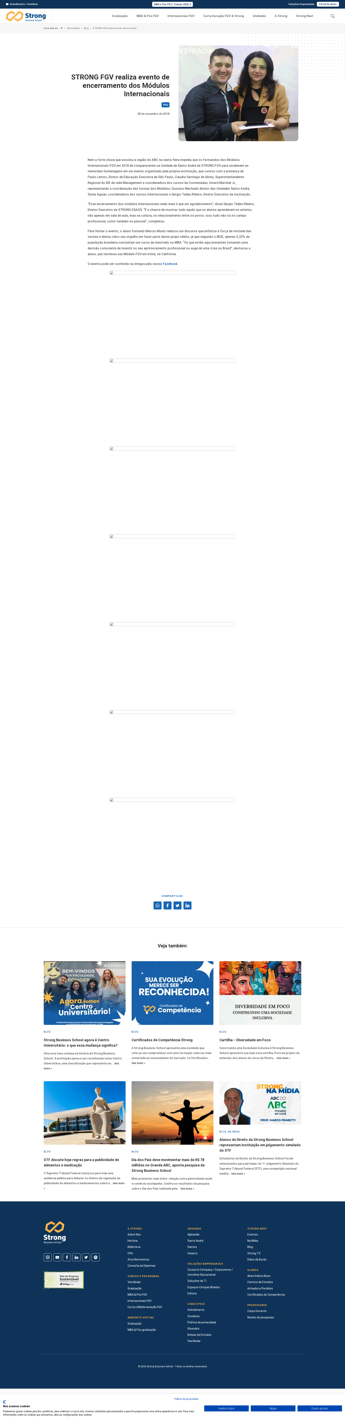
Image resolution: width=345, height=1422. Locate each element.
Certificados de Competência (266, 1294)
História (133, 1240)
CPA (130, 1253)
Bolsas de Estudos (199, 1334)
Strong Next (304, 16)
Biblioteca (134, 1246)
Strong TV (254, 1253)
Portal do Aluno (328, 4)
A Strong (281, 16)
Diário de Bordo (257, 1259)
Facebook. (170, 264)
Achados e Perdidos (260, 1288)
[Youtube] (57, 1257)
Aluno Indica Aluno (259, 1275)
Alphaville (193, 1234)
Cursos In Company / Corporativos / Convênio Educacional (210, 1272)
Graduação (120, 16)
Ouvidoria (193, 1316)
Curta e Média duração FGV (145, 1307)
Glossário (193, 1328)
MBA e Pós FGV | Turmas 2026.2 (172, 4)
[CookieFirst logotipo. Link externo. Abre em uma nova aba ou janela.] (4, 1402)
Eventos (252, 1234)
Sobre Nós (134, 1234)
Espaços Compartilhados (203, 1287)
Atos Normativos (138, 1259)
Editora (192, 1293)
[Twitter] (86, 1257)
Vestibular (134, 1282)
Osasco (192, 1253)
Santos (192, 1246)
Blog (86, 28)
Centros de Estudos (260, 1282)
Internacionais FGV (181, 16)
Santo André (195, 1240)
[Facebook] (67, 1257)
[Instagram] (48, 1257)
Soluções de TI (196, 1280)
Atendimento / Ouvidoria (24, 4)
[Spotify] (96, 1257)
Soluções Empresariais (301, 4)
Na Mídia (252, 1240)
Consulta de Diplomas (142, 1265)
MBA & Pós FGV (148, 16)
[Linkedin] (76, 1257)
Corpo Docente (257, 1311)
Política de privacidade (201, 1322)
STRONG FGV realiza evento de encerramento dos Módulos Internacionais (115, 28)
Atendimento (195, 1309)
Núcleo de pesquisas (260, 1317)
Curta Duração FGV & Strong (223, 16)
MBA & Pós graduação (142, 1329)
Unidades (259, 16)
